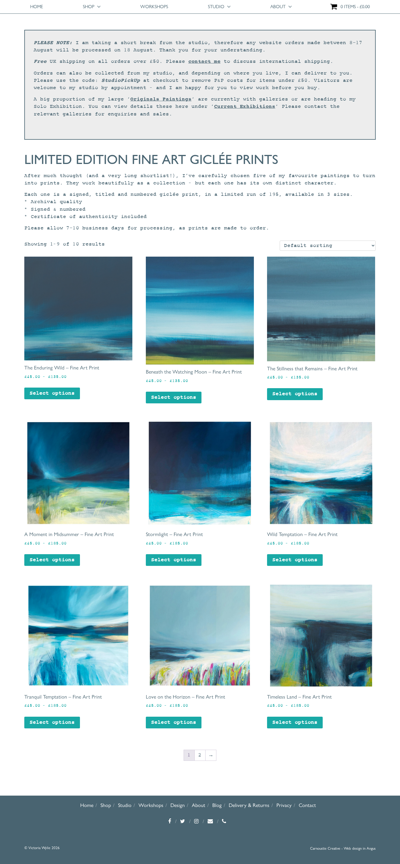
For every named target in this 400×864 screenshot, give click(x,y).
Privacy (284, 805)
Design (177, 805)
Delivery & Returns (249, 805)
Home (36, 6)
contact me (204, 61)
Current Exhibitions (244, 106)
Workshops (154, 6)
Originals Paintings (161, 99)
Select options (52, 393)
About (278, 6)
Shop (88, 6)
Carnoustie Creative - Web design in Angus (343, 848)
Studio (216, 6)
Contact (307, 805)
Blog (217, 805)
